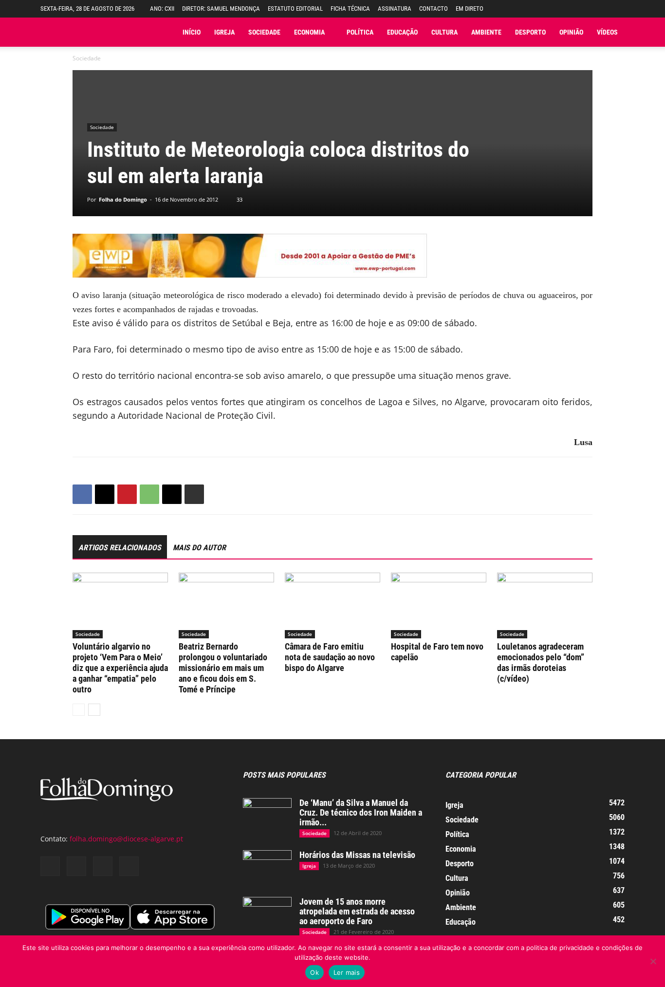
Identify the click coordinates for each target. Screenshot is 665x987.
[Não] (653, 961)
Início (192, 32)
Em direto (469, 8)
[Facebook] (82, 494)
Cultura (444, 32)
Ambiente (486, 32)
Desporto (530, 32)
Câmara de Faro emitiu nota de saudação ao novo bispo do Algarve (330, 657)
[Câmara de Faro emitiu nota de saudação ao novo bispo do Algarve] (332, 605)
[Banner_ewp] (332, 256)
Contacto (433, 8)
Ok (314, 972)
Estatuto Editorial (295, 8)
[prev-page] (79, 710)
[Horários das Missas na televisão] (267, 867)
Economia (309, 32)
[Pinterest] (127, 494)
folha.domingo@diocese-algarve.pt (126, 838)
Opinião (571, 32)
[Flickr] (76, 866)
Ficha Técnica (350, 8)
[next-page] (94, 710)
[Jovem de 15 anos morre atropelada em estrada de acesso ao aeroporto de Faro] (267, 914)
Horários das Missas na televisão (357, 855)
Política (360, 32)
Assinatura (394, 8)
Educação (402, 32)
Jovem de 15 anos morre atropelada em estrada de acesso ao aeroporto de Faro (357, 911)
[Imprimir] (194, 494)
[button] (617, 8)
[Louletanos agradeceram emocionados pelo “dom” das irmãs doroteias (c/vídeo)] (544, 605)
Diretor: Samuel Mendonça (221, 8)
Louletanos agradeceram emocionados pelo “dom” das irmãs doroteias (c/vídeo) (540, 662)
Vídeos (607, 32)
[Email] (172, 494)
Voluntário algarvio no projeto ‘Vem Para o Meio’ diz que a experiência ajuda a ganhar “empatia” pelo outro (120, 667)
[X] (104, 494)
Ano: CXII (162, 8)
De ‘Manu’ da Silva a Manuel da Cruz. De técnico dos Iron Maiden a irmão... (360, 812)
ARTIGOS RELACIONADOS (119, 547)
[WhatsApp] (149, 494)
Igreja (224, 32)
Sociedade (264, 32)
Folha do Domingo (123, 199)
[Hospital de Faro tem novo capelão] (438, 605)
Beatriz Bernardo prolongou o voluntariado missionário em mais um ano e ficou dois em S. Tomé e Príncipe (223, 667)
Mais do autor (199, 547)
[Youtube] (129, 866)
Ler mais (346, 972)
